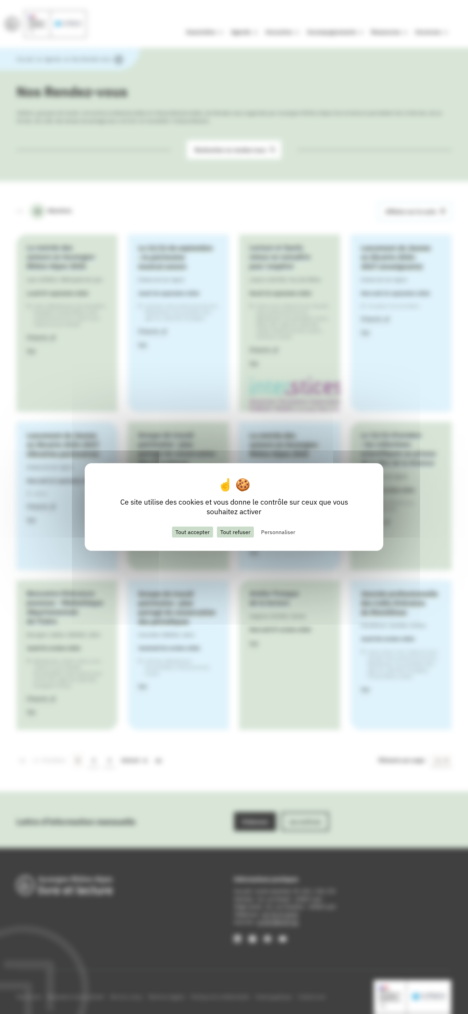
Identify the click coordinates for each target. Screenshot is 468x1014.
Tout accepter (192, 532)
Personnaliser (278, 532)
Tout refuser (235, 532)
